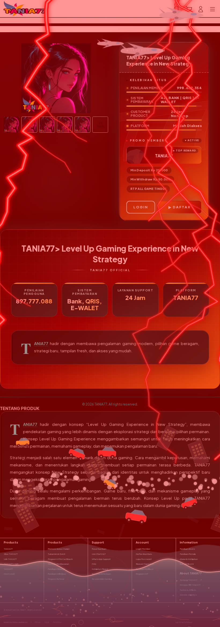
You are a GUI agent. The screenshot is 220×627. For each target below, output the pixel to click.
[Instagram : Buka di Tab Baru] (209, 622)
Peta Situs (57, 622)
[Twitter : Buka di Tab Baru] (202, 622)
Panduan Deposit (56, 569)
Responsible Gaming (102, 579)
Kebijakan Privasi (100, 569)
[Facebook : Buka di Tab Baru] (197, 622)
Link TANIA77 (10, 559)
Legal (47, 622)
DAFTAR (182, 207)
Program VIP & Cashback (60, 559)
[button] (189, 9)
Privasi (37, 622)
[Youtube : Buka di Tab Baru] (215, 622)
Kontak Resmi (186, 564)
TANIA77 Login (11, 564)
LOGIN (140, 207)
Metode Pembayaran (58, 564)
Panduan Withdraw (57, 573)
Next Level (9, 573)
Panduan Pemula (188, 554)
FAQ (94, 564)
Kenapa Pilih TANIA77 (190, 584)
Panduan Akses (187, 549)
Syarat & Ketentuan (101, 573)
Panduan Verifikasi (144, 569)
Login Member (143, 549)
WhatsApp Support (101, 559)
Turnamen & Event (56, 554)
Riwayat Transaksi (144, 564)
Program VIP (142, 573)
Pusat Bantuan (99, 549)
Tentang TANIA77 (188, 580)
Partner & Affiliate (188, 590)
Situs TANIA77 (11, 554)
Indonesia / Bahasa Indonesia (15, 622)
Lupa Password (143, 559)
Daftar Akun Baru (144, 554)
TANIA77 (41, 343)
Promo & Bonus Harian (58, 549)
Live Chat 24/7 (99, 554)
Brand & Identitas (188, 594)
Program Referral (56, 579)
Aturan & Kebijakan (189, 559)
